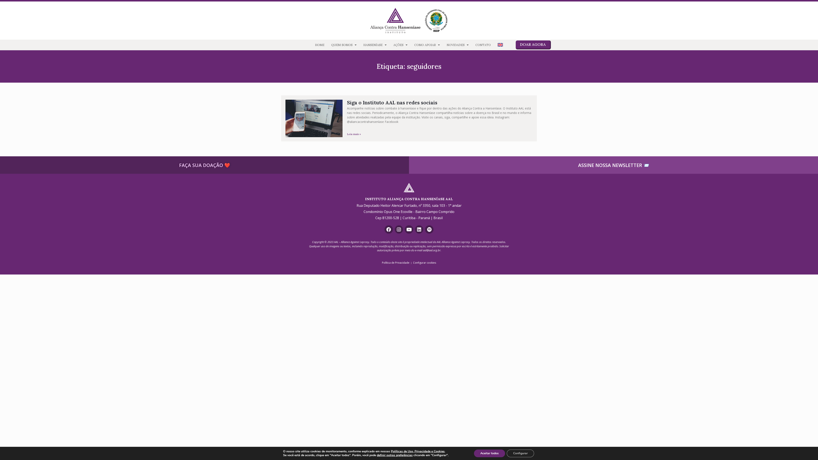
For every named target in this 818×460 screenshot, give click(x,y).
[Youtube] (409, 229)
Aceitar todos (489, 453)
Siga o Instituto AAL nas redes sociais (392, 102)
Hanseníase (373, 45)
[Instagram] (399, 229)
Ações (398, 45)
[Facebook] (389, 229)
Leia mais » (354, 134)
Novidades (456, 45)
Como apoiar (425, 45)
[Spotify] (429, 229)
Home (319, 45)
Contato (483, 45)
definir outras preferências (395, 455)
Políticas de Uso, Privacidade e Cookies (418, 451)
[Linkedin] (419, 229)
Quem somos (342, 45)
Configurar (520, 453)
